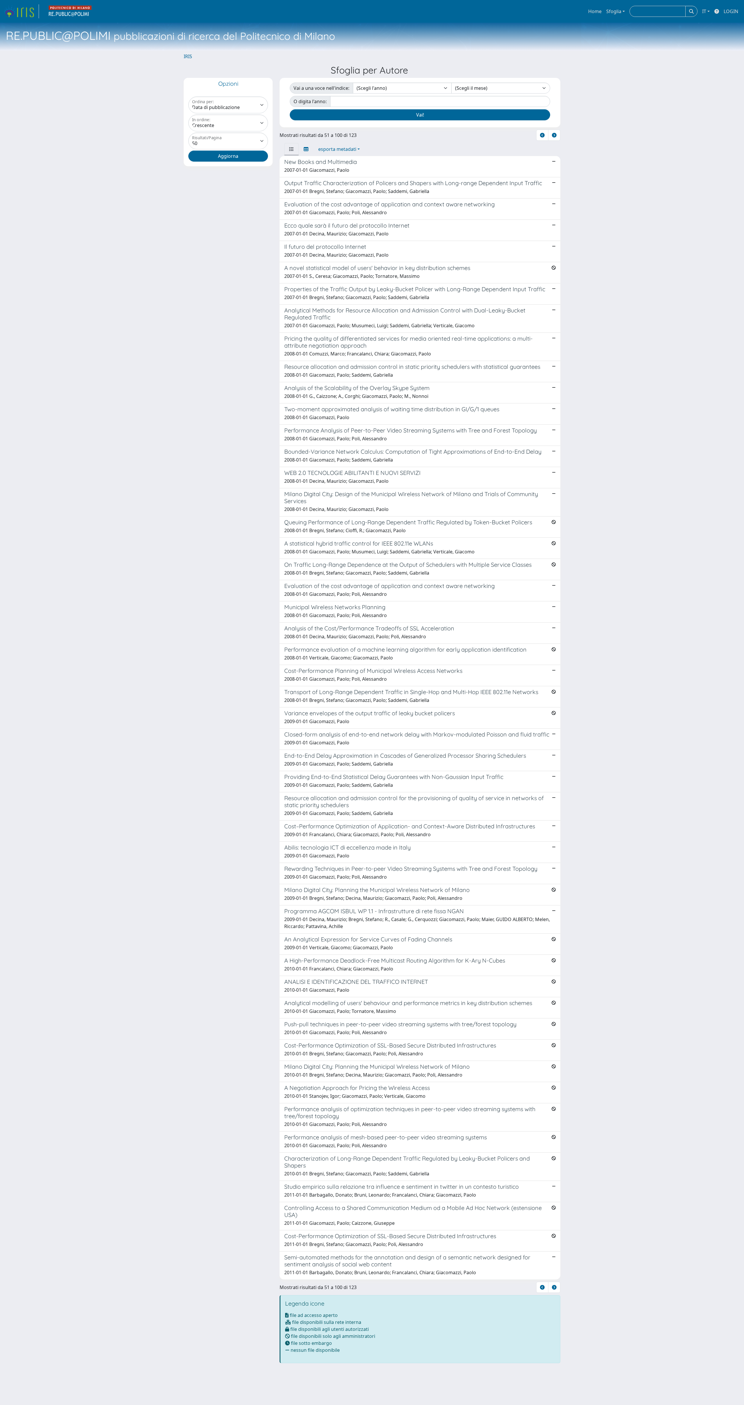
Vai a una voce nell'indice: (321, 88)
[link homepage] (21, 11)
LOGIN (731, 11)
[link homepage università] (70, 11)
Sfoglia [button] (613, 11)
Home (595, 11)
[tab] (291, 149)
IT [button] (704, 11)
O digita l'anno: (310, 101)
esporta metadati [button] (337, 149)
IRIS (188, 56)
